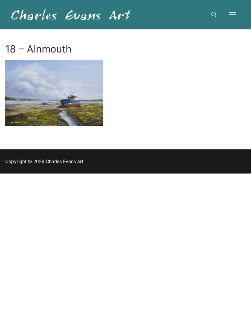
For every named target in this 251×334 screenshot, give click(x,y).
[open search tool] (214, 15)
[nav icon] (232, 15)
